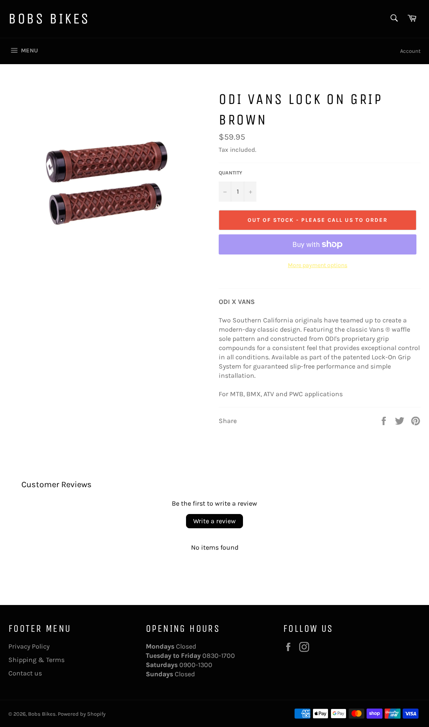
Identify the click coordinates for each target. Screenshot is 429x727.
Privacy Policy (28, 646)
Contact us (25, 673)
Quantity (230, 173)
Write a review (214, 521)
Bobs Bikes (49, 19)
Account (410, 51)
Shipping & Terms (36, 660)
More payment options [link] (317, 265)
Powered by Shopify (82, 714)
